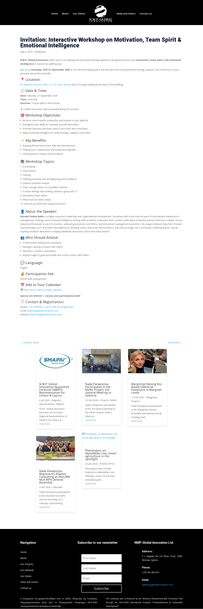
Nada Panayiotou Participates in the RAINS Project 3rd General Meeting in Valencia (98, 389)
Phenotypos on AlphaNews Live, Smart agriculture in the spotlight (101, 454)
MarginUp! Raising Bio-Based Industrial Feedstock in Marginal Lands (146, 388)
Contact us (146, 14)
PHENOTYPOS (107, 463)
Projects (104, 400)
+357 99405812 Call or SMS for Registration (50, 306)
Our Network (27, 570)
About (65, 14)
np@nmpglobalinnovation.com (42, 310)
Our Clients (79, 14)
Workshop (40, 51)
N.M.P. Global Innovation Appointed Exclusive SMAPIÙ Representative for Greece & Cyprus (54, 389)
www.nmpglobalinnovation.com (46, 314)
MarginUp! (151, 397)
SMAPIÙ (60, 404)
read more (44, 423)
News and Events (126, 14)
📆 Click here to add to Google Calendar (40, 289)
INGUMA (57, 487)
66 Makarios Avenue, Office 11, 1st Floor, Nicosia (45, 84)
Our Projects (26, 564)
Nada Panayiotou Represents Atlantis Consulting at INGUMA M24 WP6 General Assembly (54, 476)
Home (54, 14)
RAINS (113, 400)
